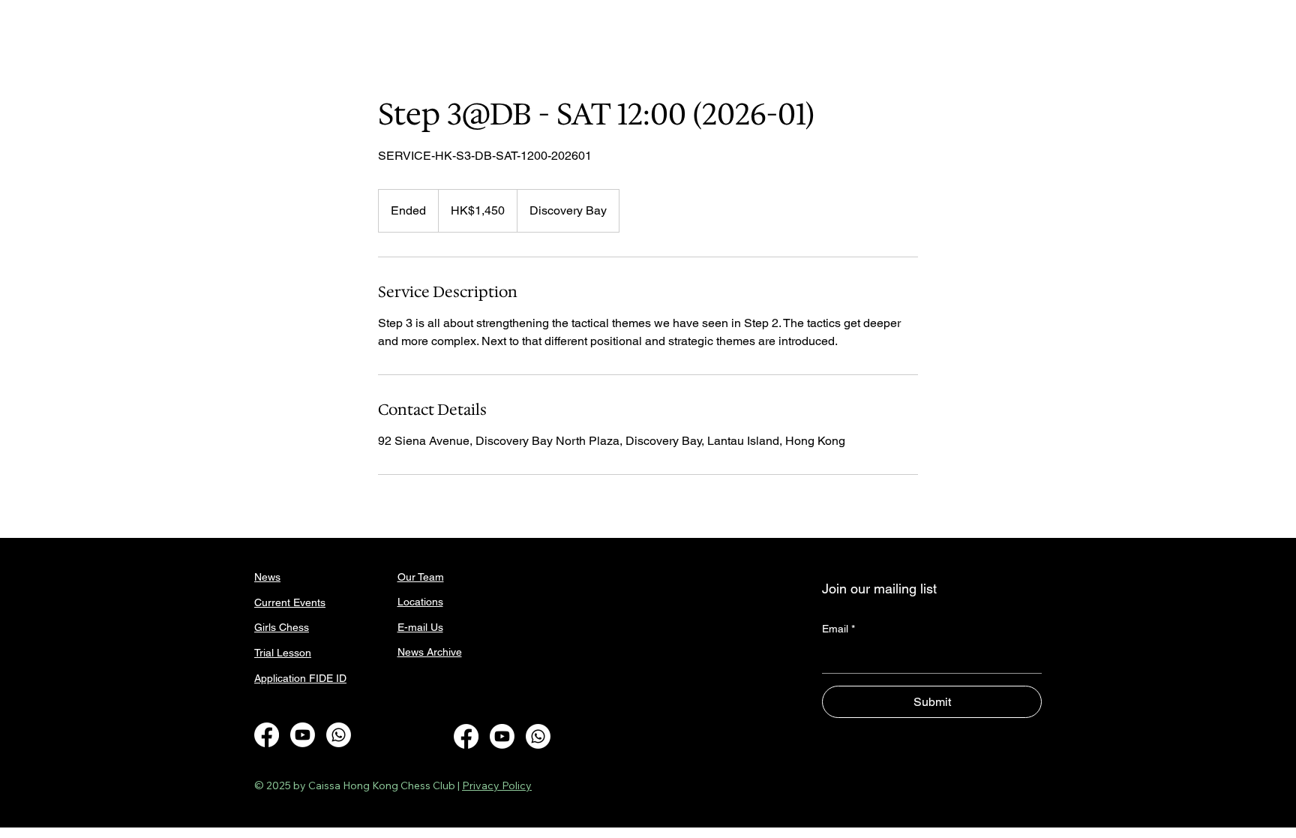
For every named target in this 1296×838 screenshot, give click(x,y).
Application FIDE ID (300, 678)
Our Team (421, 577)
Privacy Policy (497, 785)
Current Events (290, 602)
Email (838, 629)
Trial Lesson (282, 653)
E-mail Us (420, 627)
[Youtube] (302, 734)
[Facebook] (266, 734)
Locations (420, 602)
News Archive (430, 652)
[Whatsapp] (338, 734)
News (267, 577)
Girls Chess (281, 627)
